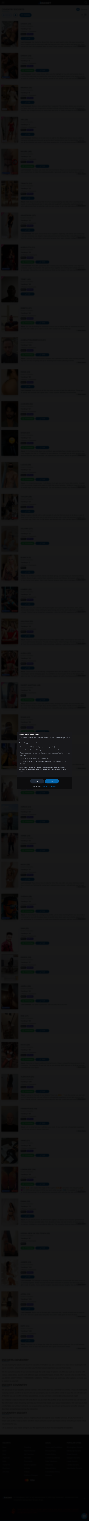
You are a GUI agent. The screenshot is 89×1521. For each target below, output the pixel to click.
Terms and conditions (48, 786)
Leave (37, 781)
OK (52, 781)
